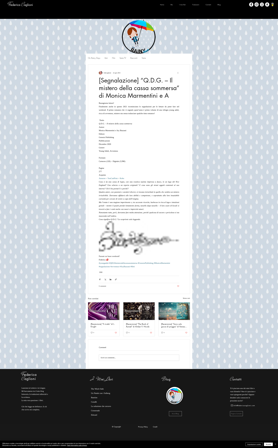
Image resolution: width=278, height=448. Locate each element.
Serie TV (123, 58)
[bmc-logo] (272, 4)
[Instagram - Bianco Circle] (256, 4)
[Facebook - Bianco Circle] (251, 4)
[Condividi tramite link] (116, 279)
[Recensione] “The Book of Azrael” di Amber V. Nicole (137, 325)
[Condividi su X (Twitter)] (105, 279)
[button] (182, 5)
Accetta (268, 444)
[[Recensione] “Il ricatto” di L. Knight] (103, 311)
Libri (106, 58)
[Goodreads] (262, 4)
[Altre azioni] (178, 73)
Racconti (133, 58)
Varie (144, 58)
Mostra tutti (186, 298)
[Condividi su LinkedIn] (110, 279)
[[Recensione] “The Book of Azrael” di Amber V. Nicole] (139, 311)
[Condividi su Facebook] (100, 279)
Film (113, 58)
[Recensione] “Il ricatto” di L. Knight (103, 325)
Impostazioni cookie (254, 444)
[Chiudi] (275, 444)
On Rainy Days (94, 58)
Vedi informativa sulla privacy (77, 445)
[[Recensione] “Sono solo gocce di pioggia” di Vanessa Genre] (174, 311)
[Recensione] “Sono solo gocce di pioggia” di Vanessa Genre (173, 325)
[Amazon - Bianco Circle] (267, 4)
